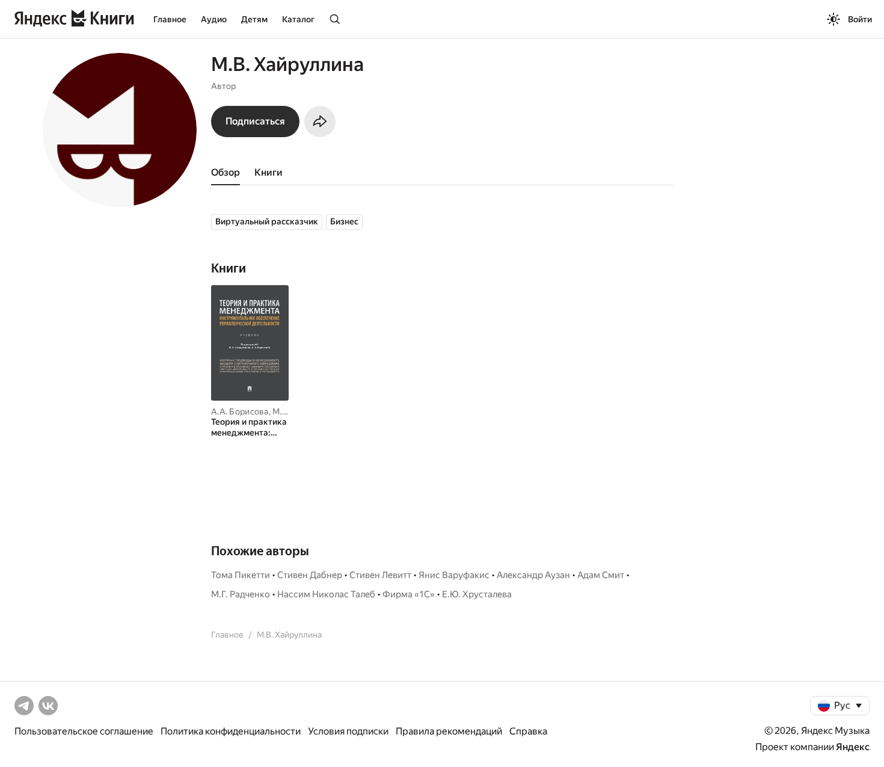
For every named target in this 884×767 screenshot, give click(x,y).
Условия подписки (348, 731)
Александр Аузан (533, 575)
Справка (528, 731)
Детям (254, 19)
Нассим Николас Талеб (326, 594)
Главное (169, 19)
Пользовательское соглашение (83, 731)
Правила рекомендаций (449, 731)
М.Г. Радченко (240, 594)
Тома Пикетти (240, 575)
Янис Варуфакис (454, 575)
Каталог (298, 19)
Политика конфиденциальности (231, 731)
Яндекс (853, 747)
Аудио (214, 19)
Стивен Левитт (380, 575)
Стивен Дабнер (309, 575)
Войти (860, 19)
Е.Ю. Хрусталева (477, 594)
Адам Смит (600, 575)
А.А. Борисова (240, 411)
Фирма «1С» (408, 594)
